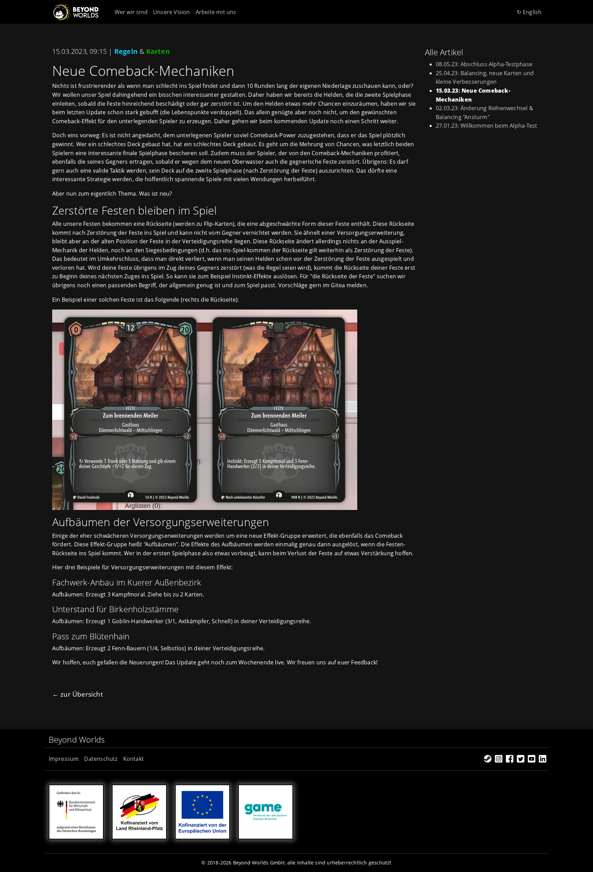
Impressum (64, 759)
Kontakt (133, 759)
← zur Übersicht (77, 694)
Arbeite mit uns (216, 12)
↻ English (529, 12)
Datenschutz (100, 759)
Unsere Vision (171, 12)
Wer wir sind (131, 12)
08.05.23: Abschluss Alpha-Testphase (484, 64)
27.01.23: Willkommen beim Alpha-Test (486, 125)
